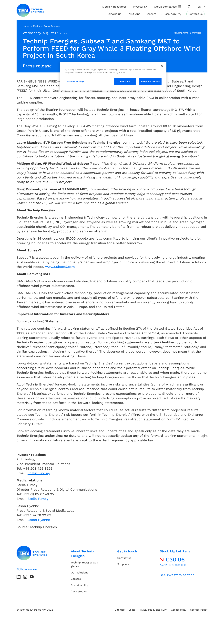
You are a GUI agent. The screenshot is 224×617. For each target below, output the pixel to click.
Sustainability (79, 585)
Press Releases (52, 26)
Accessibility (178, 609)
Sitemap (120, 609)
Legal (132, 609)
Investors (139, 6)
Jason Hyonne (39, 520)
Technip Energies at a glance (84, 564)
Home (26, 26)
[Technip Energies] (30, 10)
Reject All (125, 81)
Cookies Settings (75, 81)
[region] (113, 76)
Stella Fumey (38, 499)
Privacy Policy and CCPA (153, 609)
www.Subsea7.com (60, 267)
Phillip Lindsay (39, 473)
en (199, 6)
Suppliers (123, 564)
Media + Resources (114, 6)
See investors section (177, 575)
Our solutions (79, 572)
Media (36, 26)
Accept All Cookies (150, 81)
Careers (151, 14)
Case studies (79, 591)
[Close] (161, 65)
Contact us (195, 13)
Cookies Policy (198, 609)
